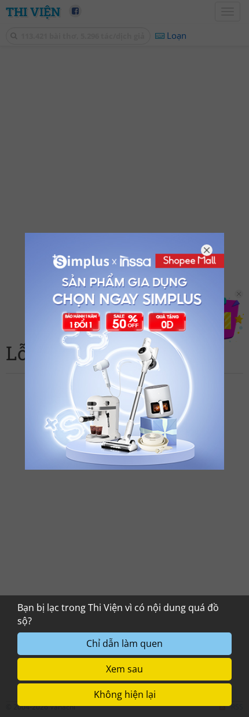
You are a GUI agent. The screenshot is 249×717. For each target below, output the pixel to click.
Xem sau (124, 669)
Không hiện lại (125, 694)
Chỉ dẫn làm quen (124, 643)
